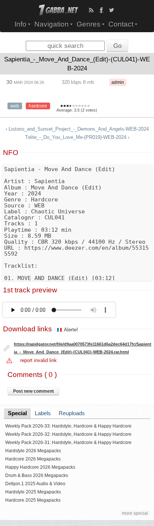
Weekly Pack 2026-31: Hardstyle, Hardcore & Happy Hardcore (68, 442)
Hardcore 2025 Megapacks (33, 500)
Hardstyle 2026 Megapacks (33, 450)
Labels (43, 413)
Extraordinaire (88, 106)
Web (14, 106)
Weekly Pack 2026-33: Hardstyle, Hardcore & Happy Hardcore (68, 426)
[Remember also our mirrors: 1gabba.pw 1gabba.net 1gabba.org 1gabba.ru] (58, 13)
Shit (61, 106)
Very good (76, 106)
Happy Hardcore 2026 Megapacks (40, 467)
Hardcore (38, 106)
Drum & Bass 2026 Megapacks (36, 475)
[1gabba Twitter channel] (111, 10)
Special (17, 413)
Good (73, 106)
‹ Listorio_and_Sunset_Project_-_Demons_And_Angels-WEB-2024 (77, 129)
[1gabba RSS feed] (91, 10)
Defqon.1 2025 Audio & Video (35, 483)
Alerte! (71, 329)
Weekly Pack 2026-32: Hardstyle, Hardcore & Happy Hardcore (68, 434)
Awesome (85, 106)
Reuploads (72, 413)
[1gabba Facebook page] (101, 10)
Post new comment (33, 391)
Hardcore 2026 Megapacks (33, 459)
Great (79, 106)
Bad (64, 106)
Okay (70, 106)
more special (135, 513)
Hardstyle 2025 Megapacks (33, 492)
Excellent (82, 106)
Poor (67, 106)
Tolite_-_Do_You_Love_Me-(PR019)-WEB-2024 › (77, 137)
